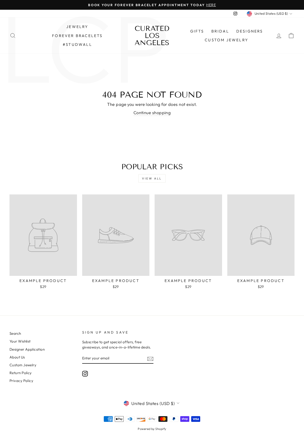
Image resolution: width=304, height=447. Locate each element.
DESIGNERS (249, 31)
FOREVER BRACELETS (77, 35)
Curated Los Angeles (152, 35)
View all (152, 178)
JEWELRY (77, 26)
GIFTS (197, 31)
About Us (17, 357)
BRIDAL (220, 31)
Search (15, 333)
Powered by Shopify (152, 429)
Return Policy (21, 373)
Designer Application (27, 349)
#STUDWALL (77, 44)
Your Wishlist (20, 341)
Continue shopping (152, 112)
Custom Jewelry (226, 40)
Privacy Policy (21, 380)
